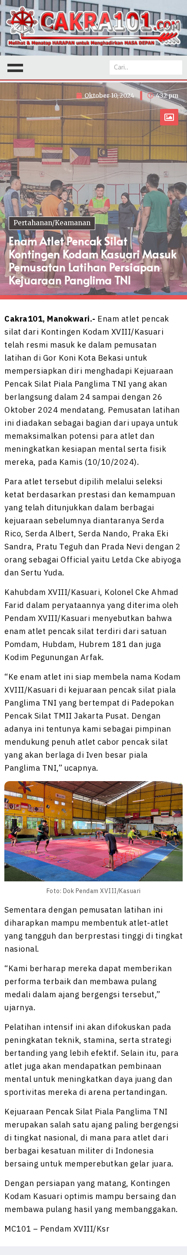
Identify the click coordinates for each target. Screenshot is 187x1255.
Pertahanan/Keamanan (51, 223)
